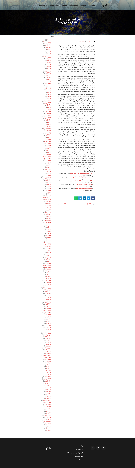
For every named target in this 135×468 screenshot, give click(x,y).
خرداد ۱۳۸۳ (48, 399)
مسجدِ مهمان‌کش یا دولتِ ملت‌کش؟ (82, 177)
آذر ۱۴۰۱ (49, 81)
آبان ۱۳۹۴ (48, 147)
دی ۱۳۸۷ (49, 295)
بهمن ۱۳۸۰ (48, 429)
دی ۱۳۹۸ (49, 106)
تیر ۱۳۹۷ (49, 123)
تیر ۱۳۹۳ (49, 173)
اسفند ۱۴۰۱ (48, 76)
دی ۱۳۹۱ (49, 205)
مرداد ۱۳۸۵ (48, 350)
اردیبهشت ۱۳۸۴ (47, 378)
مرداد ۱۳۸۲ (48, 418)
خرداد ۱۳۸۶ (48, 331)
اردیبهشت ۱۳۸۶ (47, 333)
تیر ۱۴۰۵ (49, 40)
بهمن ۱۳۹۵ (48, 130)
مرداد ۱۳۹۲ (48, 192)
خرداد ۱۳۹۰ (48, 241)
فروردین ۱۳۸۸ (47, 290)
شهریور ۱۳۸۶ (48, 326)
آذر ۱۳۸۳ (49, 388)
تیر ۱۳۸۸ (49, 284)
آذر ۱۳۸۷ (49, 297)
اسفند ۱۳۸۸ (48, 269)
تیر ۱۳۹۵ (49, 138)
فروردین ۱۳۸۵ (47, 357)
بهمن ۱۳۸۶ (48, 316)
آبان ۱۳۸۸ (48, 277)
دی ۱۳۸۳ (49, 386)
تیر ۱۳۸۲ (49, 419)
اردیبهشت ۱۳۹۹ (47, 102)
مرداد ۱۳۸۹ (48, 260)
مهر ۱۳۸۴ (48, 369)
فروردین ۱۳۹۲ (47, 200)
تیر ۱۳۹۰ (49, 239)
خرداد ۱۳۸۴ (48, 376)
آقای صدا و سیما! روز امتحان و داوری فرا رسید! (80, 181)
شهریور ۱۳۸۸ (48, 280)
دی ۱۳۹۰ (49, 228)
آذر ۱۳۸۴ (49, 365)
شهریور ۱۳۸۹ (48, 258)
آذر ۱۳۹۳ (49, 166)
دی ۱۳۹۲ (49, 183)
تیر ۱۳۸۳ (49, 397)
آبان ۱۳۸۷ (48, 299)
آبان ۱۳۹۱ (49, 209)
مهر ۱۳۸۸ (48, 279)
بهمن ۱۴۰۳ (48, 59)
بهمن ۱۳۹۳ (48, 162)
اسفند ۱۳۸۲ (48, 404)
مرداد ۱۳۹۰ (48, 237)
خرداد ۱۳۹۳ (48, 175)
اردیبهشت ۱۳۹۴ (47, 157)
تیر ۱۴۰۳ (49, 68)
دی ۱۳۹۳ (49, 164)
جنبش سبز (81, 41)
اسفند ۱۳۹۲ (48, 181)
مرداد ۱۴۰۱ (48, 85)
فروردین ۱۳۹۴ (47, 158)
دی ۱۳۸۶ (49, 318)
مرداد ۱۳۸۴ (48, 372)
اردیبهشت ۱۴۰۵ (47, 42)
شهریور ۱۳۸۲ (48, 416)
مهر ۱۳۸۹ (48, 256)
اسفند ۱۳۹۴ (48, 143)
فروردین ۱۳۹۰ (48, 245)
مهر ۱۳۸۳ (48, 391)
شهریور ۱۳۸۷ (48, 303)
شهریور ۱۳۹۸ (48, 111)
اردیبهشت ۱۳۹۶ (47, 128)
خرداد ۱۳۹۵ (48, 140)
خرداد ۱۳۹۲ (48, 196)
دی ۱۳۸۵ (49, 341)
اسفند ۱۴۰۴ (48, 46)
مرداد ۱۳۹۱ (48, 215)
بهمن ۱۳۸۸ (48, 271)
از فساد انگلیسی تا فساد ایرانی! (84, 185)
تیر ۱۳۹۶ (49, 125)
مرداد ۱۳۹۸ (48, 113)
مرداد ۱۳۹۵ (48, 136)
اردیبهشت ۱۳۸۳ (47, 401)
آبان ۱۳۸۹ (48, 254)
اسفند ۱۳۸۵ (48, 337)
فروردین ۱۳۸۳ (47, 403)
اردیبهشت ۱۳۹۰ (47, 243)
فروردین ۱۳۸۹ (47, 267)
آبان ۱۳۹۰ (49, 232)
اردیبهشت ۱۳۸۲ (47, 421)
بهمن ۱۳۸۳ (48, 384)
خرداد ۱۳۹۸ (48, 115)
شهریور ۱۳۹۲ (48, 190)
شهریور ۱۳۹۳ (48, 170)
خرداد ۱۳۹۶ (48, 126)
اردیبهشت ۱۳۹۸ (47, 117)
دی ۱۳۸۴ (49, 363)
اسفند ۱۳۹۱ (48, 202)
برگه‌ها (93, 5)
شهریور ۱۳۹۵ (48, 134)
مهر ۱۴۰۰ (49, 96)
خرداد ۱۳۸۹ (48, 264)
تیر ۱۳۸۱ (49, 427)
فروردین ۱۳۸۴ (47, 380)
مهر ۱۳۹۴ (48, 149)
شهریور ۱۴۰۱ (48, 83)
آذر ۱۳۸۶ (49, 320)
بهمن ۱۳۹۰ (48, 226)
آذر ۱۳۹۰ (49, 230)
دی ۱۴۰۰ (49, 91)
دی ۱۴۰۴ (49, 49)
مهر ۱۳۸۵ (48, 346)
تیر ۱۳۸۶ (49, 329)
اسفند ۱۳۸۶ (48, 314)
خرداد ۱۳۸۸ (48, 286)
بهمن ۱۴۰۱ (48, 78)
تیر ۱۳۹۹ (49, 98)
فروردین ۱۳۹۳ (47, 179)
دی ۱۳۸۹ (49, 250)
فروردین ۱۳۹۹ (47, 104)
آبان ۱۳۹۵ (48, 132)
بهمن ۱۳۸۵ (48, 339)
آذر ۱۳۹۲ (49, 185)
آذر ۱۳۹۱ (49, 207)
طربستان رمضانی (43, 5)
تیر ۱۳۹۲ (49, 194)
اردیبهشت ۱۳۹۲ (47, 198)
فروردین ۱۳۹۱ (48, 222)
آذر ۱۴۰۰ (49, 93)
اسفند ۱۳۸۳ (48, 382)
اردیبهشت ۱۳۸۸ (47, 288)
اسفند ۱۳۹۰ (48, 224)
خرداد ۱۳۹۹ (48, 100)
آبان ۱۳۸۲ (48, 412)
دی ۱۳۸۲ (49, 408)
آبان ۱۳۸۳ (48, 389)
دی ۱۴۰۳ (49, 61)
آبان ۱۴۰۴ (49, 51)
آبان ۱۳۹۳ (48, 168)
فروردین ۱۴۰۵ (47, 44)
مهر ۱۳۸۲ (48, 414)
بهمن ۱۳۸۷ (48, 294)
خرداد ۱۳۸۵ (48, 354)
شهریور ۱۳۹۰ (48, 235)
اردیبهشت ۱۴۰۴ (47, 57)
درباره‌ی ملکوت (84, 5)
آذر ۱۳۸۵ (49, 342)
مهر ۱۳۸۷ (48, 301)
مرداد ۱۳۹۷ (48, 121)
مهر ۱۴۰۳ (49, 64)
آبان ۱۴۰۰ (49, 95)
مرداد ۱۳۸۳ (48, 395)
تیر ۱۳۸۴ (49, 374)
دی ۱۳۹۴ (49, 145)
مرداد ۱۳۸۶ (48, 327)
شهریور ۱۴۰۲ (48, 72)
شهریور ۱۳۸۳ (47, 393)
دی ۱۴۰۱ (49, 80)
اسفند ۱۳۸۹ (48, 247)
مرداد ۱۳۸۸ (48, 282)
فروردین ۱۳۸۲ (47, 423)
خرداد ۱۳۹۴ (48, 155)
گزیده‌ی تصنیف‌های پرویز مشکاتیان (69, 5)
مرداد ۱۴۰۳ (48, 66)
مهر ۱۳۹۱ (49, 211)
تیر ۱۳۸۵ (49, 352)
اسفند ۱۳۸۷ (48, 292)
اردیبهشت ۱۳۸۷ (47, 311)
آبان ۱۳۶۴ (48, 431)
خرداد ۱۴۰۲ (48, 74)
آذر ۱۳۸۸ (49, 275)
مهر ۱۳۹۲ (49, 188)
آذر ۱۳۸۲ (49, 410)
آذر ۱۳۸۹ (49, 252)
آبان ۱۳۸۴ (48, 367)
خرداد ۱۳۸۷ (48, 309)
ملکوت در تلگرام (54, 5)
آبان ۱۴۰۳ (49, 63)
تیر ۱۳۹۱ (49, 217)
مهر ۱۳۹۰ (49, 234)
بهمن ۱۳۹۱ (48, 203)
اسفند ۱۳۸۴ (48, 359)
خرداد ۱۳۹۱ (48, 218)
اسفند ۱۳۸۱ (48, 425)
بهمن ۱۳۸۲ (48, 406)
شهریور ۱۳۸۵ (48, 348)
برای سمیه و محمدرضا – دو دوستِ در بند (81, 173)
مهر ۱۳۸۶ (48, 324)
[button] (28, 5)
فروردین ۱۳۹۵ (47, 141)
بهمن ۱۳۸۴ (48, 361)
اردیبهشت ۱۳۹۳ (47, 177)
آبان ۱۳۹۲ (49, 187)
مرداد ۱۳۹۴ (48, 151)
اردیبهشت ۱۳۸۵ (47, 356)
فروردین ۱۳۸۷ (47, 312)
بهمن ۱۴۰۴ (48, 48)
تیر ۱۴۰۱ (49, 87)
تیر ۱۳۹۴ (49, 153)
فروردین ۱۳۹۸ (47, 119)
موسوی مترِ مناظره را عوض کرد (84, 188)
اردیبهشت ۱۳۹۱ (47, 220)
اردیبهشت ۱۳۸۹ (47, 265)
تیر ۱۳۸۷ (49, 307)
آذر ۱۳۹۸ (49, 108)
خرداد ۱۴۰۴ (48, 55)
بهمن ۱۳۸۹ (48, 249)
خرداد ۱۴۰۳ (48, 70)
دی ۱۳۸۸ (49, 273)
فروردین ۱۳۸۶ (47, 335)
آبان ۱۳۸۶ (48, 322)
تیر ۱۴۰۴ (49, 53)
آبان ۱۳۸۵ (48, 344)
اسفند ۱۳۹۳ (48, 160)
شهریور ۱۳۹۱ (48, 213)
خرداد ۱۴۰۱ (48, 89)
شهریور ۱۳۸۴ (48, 371)
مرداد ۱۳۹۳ (48, 172)
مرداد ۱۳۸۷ (48, 305)
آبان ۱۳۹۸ (48, 110)
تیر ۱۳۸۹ (49, 262)
